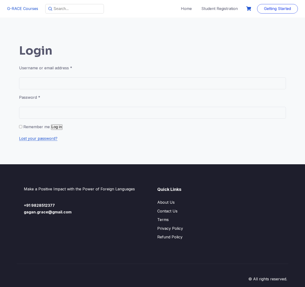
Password (29, 97)
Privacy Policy (170, 228)
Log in (56, 127)
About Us (166, 202)
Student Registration (219, 8)
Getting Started (277, 8)
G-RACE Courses (22, 8)
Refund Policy (170, 237)
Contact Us (167, 211)
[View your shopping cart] (249, 8)
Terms (163, 219)
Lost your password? (38, 138)
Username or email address (45, 68)
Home (186, 8)
